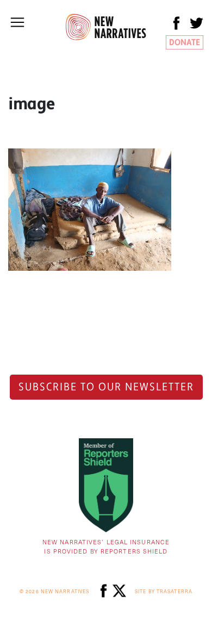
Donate (184, 42)
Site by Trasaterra (163, 591)
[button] (17, 22)
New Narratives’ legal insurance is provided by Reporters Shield (106, 546)
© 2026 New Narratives (54, 591)
